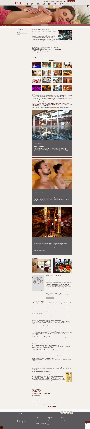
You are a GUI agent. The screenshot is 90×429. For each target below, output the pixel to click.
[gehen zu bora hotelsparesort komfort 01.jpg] (46, 73)
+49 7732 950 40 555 (22, 420)
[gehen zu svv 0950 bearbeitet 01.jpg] (36, 65)
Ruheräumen (47, 105)
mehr (43, 25)
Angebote (37, 417)
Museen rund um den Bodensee (37, 387)
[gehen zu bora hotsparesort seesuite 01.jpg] (36, 73)
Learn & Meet (49, 4)
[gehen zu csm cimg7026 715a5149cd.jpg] (67, 80)
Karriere (67, 3)
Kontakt (18, 34)
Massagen (43, 52)
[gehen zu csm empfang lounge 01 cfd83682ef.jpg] (36, 80)
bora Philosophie (20, 29)
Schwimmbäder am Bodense (36, 390)
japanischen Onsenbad (36, 104)
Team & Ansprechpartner (21, 32)
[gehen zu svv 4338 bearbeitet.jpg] (46, 65)
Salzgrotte (65, 103)
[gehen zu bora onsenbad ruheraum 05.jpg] (67, 65)
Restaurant (34, 58)
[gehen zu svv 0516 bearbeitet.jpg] (46, 88)
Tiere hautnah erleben (35, 388)
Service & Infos (19, 35)
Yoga (33, 53)
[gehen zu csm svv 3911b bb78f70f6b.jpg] (67, 73)
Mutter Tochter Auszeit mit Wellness (45, 393)
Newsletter (38, 418)
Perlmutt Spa (49, 276)
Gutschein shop (61, 4)
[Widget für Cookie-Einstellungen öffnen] (1, 427)
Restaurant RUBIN (49, 377)
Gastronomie (63, 420)
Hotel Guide (27, 4)
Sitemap (49, 420)
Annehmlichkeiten (36, 276)
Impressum (50, 417)
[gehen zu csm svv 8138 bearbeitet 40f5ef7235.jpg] (57, 73)
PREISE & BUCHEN (71, 1)
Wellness (62, 418)
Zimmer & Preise (32, 4)
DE (64, 1)
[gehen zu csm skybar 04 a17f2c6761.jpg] (46, 80)
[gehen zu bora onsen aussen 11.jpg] (57, 88)
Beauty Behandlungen (36, 52)
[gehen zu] (41, 21)
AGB (49, 418)
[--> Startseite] (20, 3)
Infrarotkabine (58, 103)
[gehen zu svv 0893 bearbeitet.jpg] (57, 65)
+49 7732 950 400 (22, 418)
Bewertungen (38, 420)
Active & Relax (44, 4)
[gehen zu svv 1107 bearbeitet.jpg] (36, 88)
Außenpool (54, 104)
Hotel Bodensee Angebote (36, 395)
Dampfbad (52, 103)
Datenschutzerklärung (65, 421)
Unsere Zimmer (35, 258)
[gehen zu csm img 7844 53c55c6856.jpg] (57, 80)
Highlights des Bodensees (44, 311)
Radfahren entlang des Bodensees (41, 303)
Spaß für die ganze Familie (36, 389)
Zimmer (35, 283)
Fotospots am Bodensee (36, 391)
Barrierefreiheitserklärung (41, 423)
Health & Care (55, 4)
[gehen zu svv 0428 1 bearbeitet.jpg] (67, 88)
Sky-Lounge (34, 57)
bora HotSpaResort (52, 36)
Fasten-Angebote (35, 54)
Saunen (60, 49)
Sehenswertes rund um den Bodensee (38, 385)
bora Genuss (38, 4)
